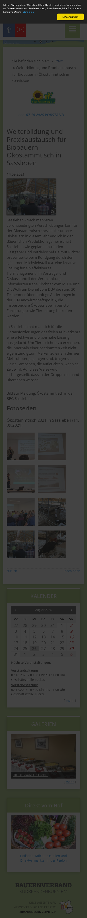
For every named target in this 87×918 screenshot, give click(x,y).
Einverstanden (70, 16)
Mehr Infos (28, 12)
